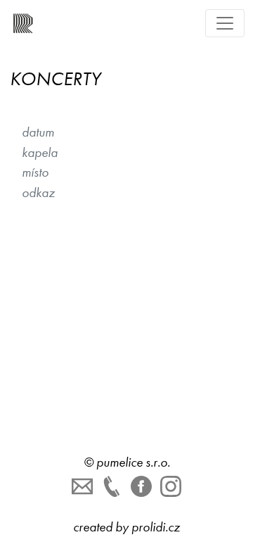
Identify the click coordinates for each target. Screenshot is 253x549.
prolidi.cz (155, 527)
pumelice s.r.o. (133, 462)
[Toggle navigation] (225, 23)
